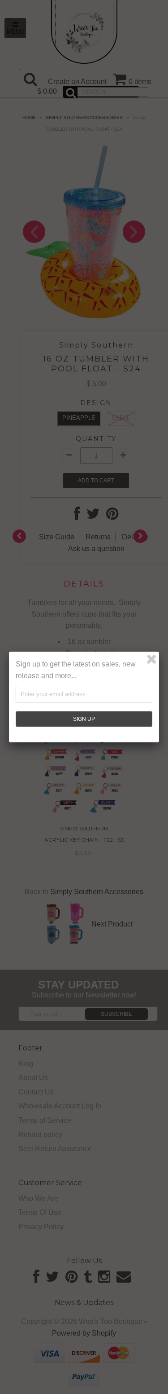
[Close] (151, 659)
